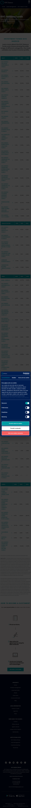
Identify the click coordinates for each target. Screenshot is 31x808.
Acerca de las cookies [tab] (23, 377)
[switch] (27, 408)
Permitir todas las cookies (15, 423)
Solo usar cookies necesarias (15, 433)
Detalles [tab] (14, 377)
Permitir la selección (15, 428)
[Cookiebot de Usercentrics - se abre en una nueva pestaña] (23, 374)
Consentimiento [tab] (6, 377)
